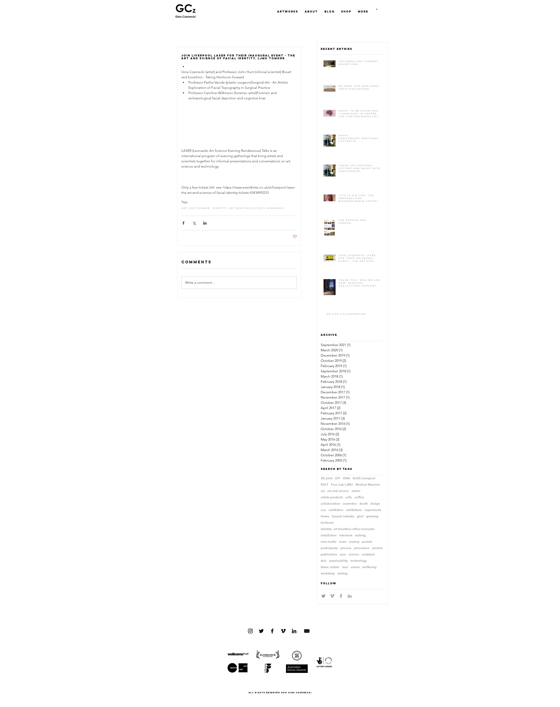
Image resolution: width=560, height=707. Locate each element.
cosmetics (350, 504)
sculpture (368, 554)
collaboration (330, 504)
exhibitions (354, 510)
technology (358, 561)
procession (361, 548)
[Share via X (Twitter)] (194, 223)
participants (329, 548)
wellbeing (369, 567)
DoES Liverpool (364, 478)
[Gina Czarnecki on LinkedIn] (294, 631)
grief (360, 516)
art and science (195, 208)
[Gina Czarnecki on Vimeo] (283, 631)
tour (345, 567)
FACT (324, 484)
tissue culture (330, 567)
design (375, 504)
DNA (346, 478)
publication (329, 554)
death (363, 504)
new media (328, 542)
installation (329, 535)
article (356, 491)
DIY (337, 478)
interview (345, 535)
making (360, 535)
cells (348, 497)
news (342, 542)
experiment (372, 510)
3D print (326, 478)
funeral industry (343, 516)
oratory (354, 542)
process (345, 548)
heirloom (327, 523)
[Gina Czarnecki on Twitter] (261, 631)
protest (377, 548)
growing (372, 516)
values (355, 567)
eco (323, 510)
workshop (328, 573)
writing (343, 573)
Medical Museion (367, 484)
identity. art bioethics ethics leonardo (248, 208)
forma (325, 516)
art (323, 491)
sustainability (338, 561)
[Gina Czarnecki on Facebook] (272, 631)
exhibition (336, 510)
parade (367, 542)
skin (323, 561)
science (354, 554)
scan (343, 554)
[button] (376, 9)
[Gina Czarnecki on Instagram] (250, 631)
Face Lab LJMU (342, 484)
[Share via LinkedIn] (205, 223)
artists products (332, 497)
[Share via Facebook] (183, 223)
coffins (359, 497)
